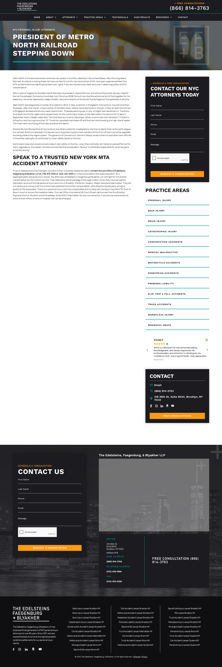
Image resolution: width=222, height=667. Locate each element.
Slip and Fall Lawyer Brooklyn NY (135, 626)
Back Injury (156, 210)
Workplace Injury (161, 315)
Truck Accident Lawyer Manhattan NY (135, 631)
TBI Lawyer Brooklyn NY (184, 613)
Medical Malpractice (163, 252)
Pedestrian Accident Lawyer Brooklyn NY (136, 617)
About (49, 17)
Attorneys (68, 17)
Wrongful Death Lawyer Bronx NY (86, 644)
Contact (183, 17)
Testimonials (120, 17)
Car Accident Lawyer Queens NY (184, 640)
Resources (162, 17)
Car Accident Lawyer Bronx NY (135, 635)
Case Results (142, 17)
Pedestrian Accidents (163, 273)
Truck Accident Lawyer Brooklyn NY (184, 617)
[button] (207, 350)
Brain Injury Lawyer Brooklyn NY (86, 613)
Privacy (144, 656)
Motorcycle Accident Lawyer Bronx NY (86, 640)
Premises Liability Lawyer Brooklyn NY (135, 622)
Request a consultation (177, 174)
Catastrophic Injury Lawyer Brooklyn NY (86, 622)
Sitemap (136, 656)
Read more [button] (155, 360)
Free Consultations (177, 416)
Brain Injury (157, 221)
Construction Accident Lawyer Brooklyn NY (86, 626)
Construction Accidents (165, 242)
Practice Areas (93, 17)
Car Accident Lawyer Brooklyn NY (86, 631)
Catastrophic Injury (162, 231)
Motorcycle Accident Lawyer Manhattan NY (86, 635)
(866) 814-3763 (189, 8)
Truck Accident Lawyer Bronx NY (135, 640)
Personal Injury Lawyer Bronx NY (184, 631)
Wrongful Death (159, 325)
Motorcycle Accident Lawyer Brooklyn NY (135, 613)
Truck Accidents (159, 304)
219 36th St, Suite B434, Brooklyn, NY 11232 (178, 398)
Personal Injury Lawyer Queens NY (184, 644)
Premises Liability (161, 283)
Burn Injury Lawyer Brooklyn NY (86, 617)
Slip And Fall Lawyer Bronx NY (86, 649)
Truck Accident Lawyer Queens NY (184, 635)
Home (37, 17)
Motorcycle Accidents (164, 263)
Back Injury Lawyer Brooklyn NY (86, 608)
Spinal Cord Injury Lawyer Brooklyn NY (184, 608)
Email (157, 385)
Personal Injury (159, 200)
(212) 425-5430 (114, 581)
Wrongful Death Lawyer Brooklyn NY (185, 626)
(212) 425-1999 (114, 571)
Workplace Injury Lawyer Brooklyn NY (184, 622)
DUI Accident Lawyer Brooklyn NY (135, 608)
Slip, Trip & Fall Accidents (167, 294)
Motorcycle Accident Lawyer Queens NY (135, 644)
